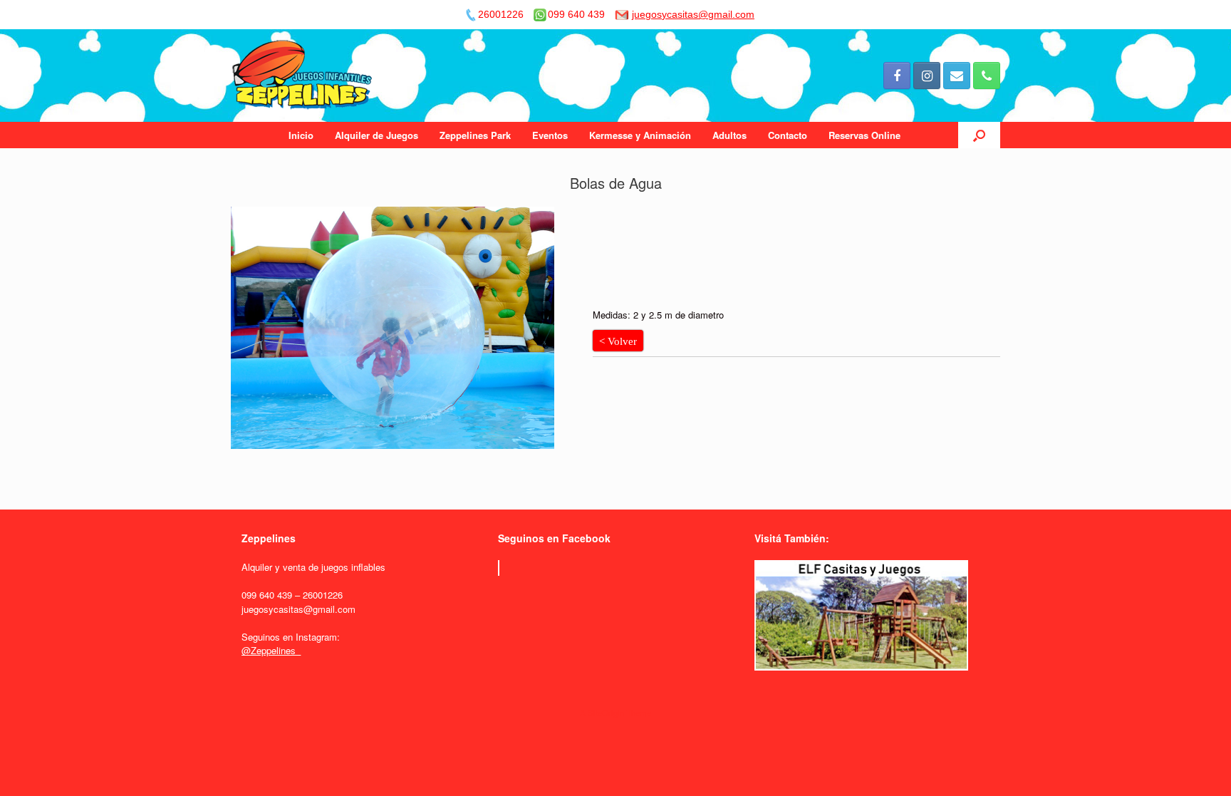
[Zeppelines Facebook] (896, 75)
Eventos (550, 135)
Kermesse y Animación (640, 135)
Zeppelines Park (475, 135)
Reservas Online (864, 135)
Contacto (787, 135)
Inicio (301, 135)
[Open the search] (979, 135)
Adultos (729, 135)
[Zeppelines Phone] (986, 75)
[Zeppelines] (303, 75)
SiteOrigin (606, 712)
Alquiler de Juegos (376, 135)
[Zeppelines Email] (956, 75)
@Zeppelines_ (271, 650)
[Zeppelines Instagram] (926, 75)
